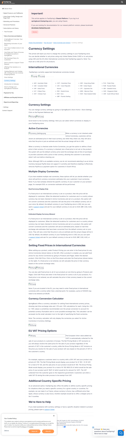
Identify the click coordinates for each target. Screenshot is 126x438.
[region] (29, 424)
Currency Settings (9, 80)
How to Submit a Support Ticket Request (14, 63)
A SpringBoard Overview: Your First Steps (13, 39)
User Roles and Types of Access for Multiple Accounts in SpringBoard (14, 54)
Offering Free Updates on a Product (12, 67)
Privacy (24, 427)
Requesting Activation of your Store (13, 44)
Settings (6, 430)
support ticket (39, 207)
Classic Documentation (35, 42)
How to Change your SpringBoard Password (11, 87)
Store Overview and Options (61, 42)
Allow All (48, 431)
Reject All (34, 431)
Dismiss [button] (35, 32)
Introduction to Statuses (11, 84)
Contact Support (7, 110)
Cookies (31, 427)
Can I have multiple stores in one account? (14, 48)
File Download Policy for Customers (11, 58)
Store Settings (8, 77)
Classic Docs (8, 8)
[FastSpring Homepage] (84, 430)
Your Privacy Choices (56, 426)
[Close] (54, 416)
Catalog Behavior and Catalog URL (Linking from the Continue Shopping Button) (13, 73)
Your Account (48, 42)
